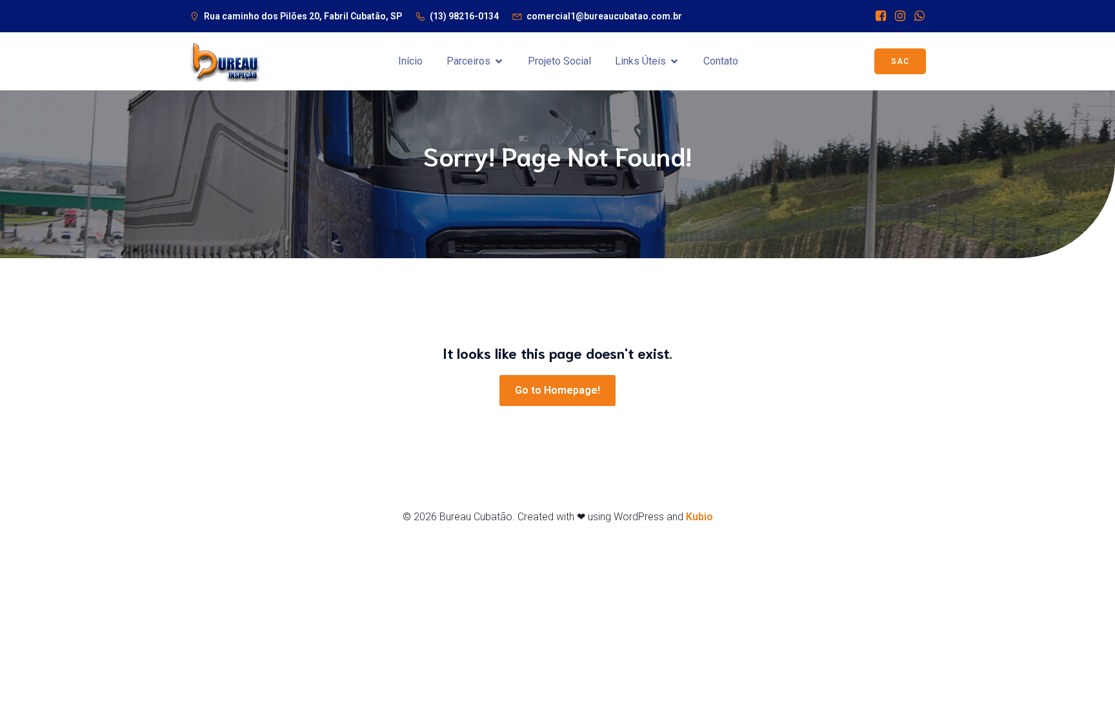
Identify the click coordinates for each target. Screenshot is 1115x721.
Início (410, 61)
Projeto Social (559, 61)
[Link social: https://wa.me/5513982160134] (916, 16)
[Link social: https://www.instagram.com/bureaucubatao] (897, 16)
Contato (720, 61)
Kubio (699, 517)
